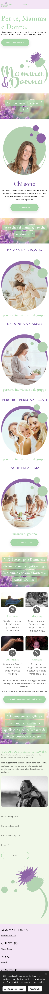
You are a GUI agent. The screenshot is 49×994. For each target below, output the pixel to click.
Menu (45, 4)
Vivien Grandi (7, 949)
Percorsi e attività (8, 935)
